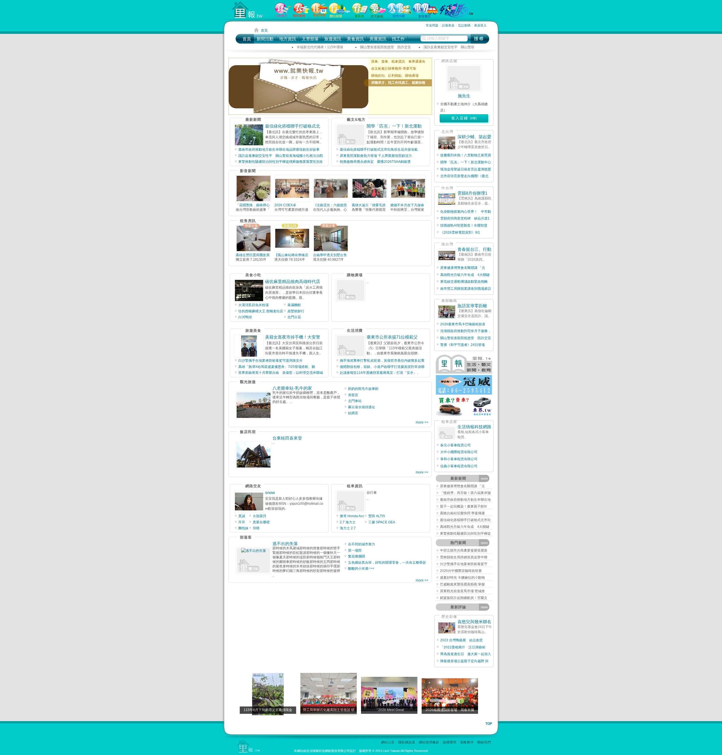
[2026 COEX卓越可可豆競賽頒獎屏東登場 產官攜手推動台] (292, 188)
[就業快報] (399, 16)
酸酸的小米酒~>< (361, 568)
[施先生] (464, 78)
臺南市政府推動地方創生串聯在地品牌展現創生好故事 (279, 150)
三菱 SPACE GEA (381, 522)
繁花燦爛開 (356, 556)
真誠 (241, 516)
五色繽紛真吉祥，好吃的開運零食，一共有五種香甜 (387, 563)
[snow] (249, 501)
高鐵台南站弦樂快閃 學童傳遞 (462, 513)
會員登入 (480, 25)
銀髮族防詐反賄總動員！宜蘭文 (463, 598)
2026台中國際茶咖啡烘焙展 (461, 571)
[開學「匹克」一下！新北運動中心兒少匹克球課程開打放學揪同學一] (351, 135)
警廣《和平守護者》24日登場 (464, 345)
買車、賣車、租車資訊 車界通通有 (398, 61)
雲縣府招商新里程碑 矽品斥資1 (465, 218)
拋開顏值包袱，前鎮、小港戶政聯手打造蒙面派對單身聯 (382, 367)
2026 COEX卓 (285, 205)
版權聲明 (449, 742)
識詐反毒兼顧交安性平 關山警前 (449, 47)
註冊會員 (448, 25)
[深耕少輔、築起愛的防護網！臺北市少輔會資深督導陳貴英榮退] (446, 143)
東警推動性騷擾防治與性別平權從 (465, 533)
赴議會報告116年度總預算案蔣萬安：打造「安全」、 (380, 373)
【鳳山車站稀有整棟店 (291, 255)
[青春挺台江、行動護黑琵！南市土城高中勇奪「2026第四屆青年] (446, 255)
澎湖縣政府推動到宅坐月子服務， (465, 331)
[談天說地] (377, 17)
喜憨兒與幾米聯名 (474, 621)
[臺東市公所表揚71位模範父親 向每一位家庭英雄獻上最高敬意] (351, 346)
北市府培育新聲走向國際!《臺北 (464, 176)
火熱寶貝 (259, 516)
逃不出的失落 (285, 543)
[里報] (360, 16)
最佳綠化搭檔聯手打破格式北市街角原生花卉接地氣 (379, 150)
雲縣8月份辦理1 (472, 193)
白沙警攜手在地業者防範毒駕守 (463, 564)
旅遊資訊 (332, 38)
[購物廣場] (301, 16)
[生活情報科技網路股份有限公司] (446, 433)
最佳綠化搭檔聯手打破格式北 (292, 126)
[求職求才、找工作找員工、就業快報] (298, 86)
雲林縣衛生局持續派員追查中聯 (463, 557)
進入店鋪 (464, 118)
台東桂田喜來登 (287, 438)
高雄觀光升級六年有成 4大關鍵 (465, 275)
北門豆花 (294, 317)
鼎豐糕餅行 (295, 311)
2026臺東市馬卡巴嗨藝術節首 (462, 324)
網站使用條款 (429, 742)
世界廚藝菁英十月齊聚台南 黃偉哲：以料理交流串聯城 (280, 373)
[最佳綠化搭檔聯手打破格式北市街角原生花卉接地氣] (249, 135)
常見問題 (432, 25)
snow (270, 492)
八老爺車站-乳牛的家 (292, 388)
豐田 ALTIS (376, 516)
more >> (422, 422)
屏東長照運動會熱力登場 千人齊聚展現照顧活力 (376, 156)
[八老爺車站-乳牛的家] (253, 405)
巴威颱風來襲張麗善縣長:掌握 (462, 584)
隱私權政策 (406, 742)
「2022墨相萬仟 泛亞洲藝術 (462, 647)
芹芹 (241, 522)
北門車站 (355, 401)
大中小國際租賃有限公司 (458, 452)
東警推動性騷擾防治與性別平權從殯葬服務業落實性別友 (280, 162)
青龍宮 (353, 395)
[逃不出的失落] (253, 560)
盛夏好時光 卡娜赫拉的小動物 (462, 578)
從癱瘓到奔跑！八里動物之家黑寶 (465, 155)
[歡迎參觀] (319, 16)
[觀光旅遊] (340, 16)
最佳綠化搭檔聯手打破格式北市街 (465, 520)
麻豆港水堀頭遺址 (361, 407)
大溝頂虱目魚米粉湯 (253, 305)
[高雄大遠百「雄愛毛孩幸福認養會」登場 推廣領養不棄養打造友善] (369, 188)
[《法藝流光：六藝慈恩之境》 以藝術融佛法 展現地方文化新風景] (331, 188)
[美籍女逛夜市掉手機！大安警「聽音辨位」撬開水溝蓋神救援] (249, 346)
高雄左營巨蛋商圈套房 (253, 255)
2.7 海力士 (348, 522)
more (484, 478)
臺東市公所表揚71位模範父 (392, 337)
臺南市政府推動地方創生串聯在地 (465, 500)
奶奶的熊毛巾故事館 (363, 389)
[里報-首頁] (248, 9)
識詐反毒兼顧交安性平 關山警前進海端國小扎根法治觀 (280, 156)
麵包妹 (243, 528)
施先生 (464, 95)
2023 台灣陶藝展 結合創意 (461, 640)
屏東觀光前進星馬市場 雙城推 (462, 591)
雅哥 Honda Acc (352, 516)
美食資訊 (355, 38)
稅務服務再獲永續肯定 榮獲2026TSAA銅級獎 (375, 162)
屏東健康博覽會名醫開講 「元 (462, 268)
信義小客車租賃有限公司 (458, 466)
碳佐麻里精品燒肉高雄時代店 (292, 281)
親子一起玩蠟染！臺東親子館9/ (463, 506)
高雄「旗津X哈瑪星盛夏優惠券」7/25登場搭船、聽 (276, 367)
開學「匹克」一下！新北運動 (394, 126)
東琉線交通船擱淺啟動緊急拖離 (464, 282)
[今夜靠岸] (456, 17)
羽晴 (256, 528)
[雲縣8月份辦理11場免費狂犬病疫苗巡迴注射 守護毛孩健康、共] (446, 199)
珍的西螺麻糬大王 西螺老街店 (260, 311)
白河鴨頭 (245, 317)
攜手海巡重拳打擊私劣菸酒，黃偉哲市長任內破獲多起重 (382, 361)
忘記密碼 (464, 25)
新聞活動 (265, 38)
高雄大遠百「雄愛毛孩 (369, 205)
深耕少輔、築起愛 (474, 136)
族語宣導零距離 (474, 305)
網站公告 (388, 742)
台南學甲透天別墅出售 (330, 255)
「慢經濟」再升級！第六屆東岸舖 (465, 493)
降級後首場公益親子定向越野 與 (464, 661)
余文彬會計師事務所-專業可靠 (393, 69)
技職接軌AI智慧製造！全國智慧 (463, 225)
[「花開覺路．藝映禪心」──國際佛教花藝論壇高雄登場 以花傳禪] (253, 188)
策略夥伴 (467, 742)
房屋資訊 (377, 38)
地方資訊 (287, 38)
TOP (488, 724)
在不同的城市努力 (361, 544)
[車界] (425, 17)
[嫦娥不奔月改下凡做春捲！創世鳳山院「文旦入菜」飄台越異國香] (408, 188)
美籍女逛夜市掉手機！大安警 (292, 337)
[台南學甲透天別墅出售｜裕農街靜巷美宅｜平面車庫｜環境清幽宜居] (331, 238)
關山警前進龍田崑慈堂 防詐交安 (385, 47)
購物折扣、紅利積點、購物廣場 (395, 76)
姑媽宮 (353, 413)
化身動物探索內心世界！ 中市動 (465, 212)
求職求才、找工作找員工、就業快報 (398, 83)
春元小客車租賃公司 (455, 445)
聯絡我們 (484, 742)
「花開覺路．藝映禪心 (253, 205)
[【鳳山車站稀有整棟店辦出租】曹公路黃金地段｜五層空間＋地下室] (292, 238)
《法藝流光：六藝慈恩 (330, 205)
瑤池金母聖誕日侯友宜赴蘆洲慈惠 (465, 169)
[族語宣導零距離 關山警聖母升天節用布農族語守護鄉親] (446, 312)
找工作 (398, 38)
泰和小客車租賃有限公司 (458, 459)
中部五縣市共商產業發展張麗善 (463, 550)
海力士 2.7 (348, 528)
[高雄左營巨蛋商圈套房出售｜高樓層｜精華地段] (253, 238)
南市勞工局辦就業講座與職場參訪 (465, 289)
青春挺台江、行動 (474, 249)
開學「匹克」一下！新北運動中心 (465, 162)
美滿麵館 (294, 305)
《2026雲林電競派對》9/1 (460, 232)
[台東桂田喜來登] (253, 455)
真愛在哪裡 (261, 522)
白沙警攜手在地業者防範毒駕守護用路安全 (270, 361)
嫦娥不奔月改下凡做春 (407, 205)
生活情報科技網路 (474, 426)
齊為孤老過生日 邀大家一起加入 (465, 654)
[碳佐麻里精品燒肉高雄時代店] (249, 290)
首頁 (247, 38)
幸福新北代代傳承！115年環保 (320, 47)
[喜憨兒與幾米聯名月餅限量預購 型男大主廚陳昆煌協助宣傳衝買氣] (446, 628)
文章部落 (310, 38)
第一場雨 (355, 550)
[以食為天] (283, 16)
